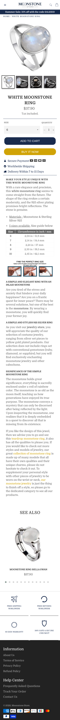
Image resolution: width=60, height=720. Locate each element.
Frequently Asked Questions (21, 686)
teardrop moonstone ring (28, 438)
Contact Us (10, 696)
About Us (8, 655)
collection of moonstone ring (32, 453)
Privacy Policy (12, 665)
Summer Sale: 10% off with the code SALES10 (30, 12)
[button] (6, 582)
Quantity (47, 123)
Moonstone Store (20, 705)
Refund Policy (11, 671)
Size (6, 122)
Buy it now (30, 151)
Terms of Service (13, 660)
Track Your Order (14, 691)
